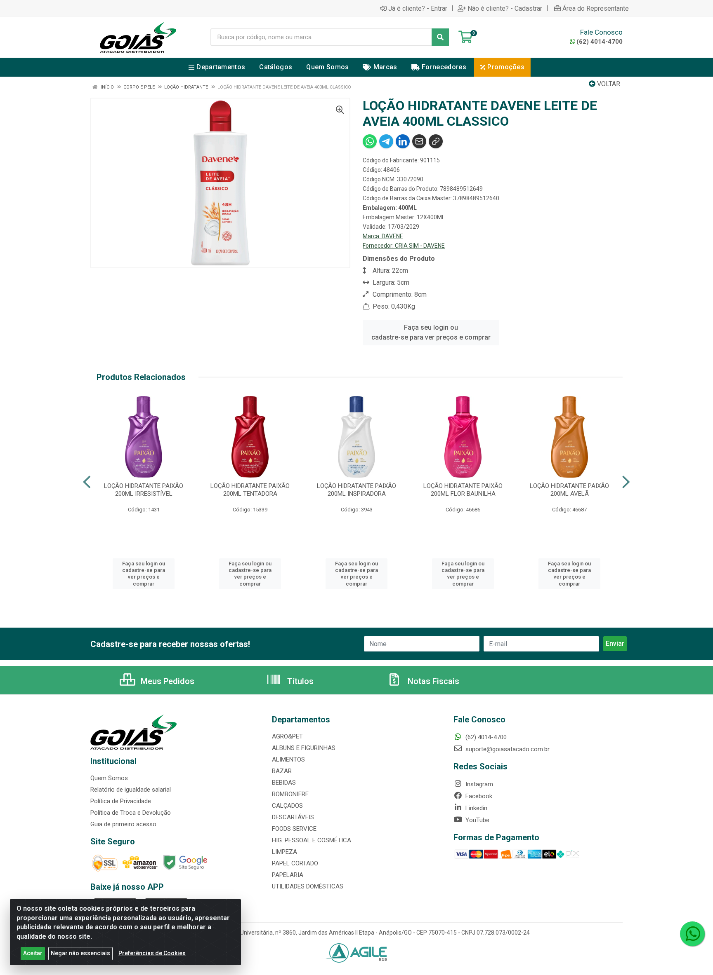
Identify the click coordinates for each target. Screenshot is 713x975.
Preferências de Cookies (152, 953)
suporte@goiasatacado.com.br (507, 749)
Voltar (607, 84)
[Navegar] (87, 482)
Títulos (299, 681)
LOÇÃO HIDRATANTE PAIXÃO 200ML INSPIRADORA (356, 489)
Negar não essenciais (80, 953)
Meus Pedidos (166, 681)
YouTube (476, 820)
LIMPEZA (284, 851)
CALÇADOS (287, 805)
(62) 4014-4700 (599, 41)
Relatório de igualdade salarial (130, 789)
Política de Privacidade (120, 801)
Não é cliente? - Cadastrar (504, 8)
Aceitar (32, 953)
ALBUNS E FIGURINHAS (303, 748)
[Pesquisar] (440, 37)
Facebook (478, 796)
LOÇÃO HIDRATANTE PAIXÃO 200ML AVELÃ (569, 489)
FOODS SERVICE (294, 828)
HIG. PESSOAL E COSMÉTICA (311, 840)
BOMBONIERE (290, 794)
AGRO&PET (287, 736)
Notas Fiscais (432, 681)
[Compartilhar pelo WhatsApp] (370, 141)
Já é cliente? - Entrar (417, 8)
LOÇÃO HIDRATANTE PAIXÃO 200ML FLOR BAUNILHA (463, 489)
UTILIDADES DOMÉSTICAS (307, 886)
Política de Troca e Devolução (130, 812)
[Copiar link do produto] (436, 141)
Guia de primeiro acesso (123, 824)
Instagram (478, 784)
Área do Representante (595, 8)
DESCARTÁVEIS (293, 817)
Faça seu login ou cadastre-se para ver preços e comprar (431, 332)
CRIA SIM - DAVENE (420, 245)
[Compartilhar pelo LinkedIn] (403, 141)
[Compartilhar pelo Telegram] (386, 141)
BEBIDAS (284, 782)
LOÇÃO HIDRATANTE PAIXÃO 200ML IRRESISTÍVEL (143, 489)
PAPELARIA (287, 875)
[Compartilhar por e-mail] (419, 141)
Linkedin (475, 808)
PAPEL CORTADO (295, 863)
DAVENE (392, 236)
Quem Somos (109, 778)
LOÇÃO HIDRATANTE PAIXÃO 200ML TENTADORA (250, 489)
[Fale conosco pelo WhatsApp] (692, 933)
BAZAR (282, 771)
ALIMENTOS (288, 759)
